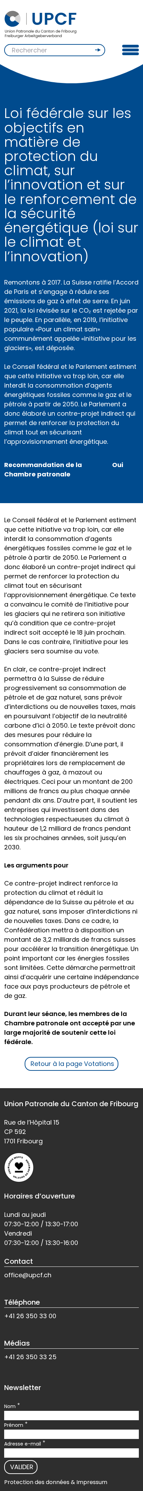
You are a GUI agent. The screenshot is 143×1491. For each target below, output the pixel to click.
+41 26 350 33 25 (30, 1357)
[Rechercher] (98, 49)
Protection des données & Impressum (55, 1482)
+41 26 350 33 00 (30, 1316)
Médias (17, 1343)
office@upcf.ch (27, 1275)
